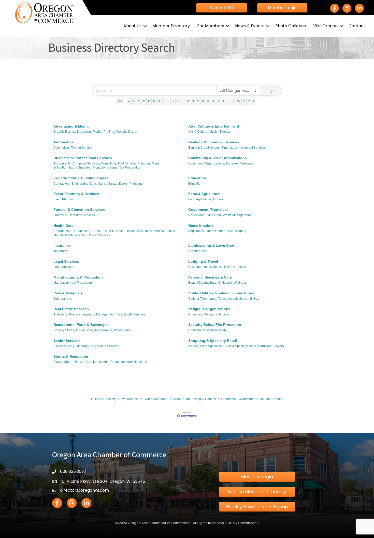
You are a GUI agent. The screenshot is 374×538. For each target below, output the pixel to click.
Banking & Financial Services (213, 142)
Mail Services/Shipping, (134, 163)
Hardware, (265, 346)
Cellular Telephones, (202, 298)
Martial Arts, (101, 362)
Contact (357, 26)
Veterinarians (62, 298)
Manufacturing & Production (78, 277)
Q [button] (208, 101)
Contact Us (212, 399)
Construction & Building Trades (80, 178)
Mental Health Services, (69, 235)
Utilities (254, 298)
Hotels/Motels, (212, 267)
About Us (132, 26)
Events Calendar (154, 399)
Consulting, (109, 163)
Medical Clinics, (165, 231)
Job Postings (194, 399)
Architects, (60, 314)
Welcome (246, 163)
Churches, (195, 314)
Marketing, (84, 131)
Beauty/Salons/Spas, (202, 282)
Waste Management (237, 215)
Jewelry (279, 346)
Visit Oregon (325, 26)
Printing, (109, 131)
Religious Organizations (209, 309)
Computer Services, (86, 163)
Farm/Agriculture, (200, 199)
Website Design (127, 131)
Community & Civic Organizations (217, 158)
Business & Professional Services (82, 158)
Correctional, (197, 215)
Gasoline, (195, 267)
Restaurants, (104, 330)
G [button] (159, 101)
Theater (225, 131)
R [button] (213, 101)
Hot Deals (175, 399)
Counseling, (82, 231)
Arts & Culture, (198, 131)
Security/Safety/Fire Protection (214, 325)
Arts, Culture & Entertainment (213, 126)
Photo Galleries (290, 26)
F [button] (154, 101)
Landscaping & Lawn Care (211, 245)
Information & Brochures (239, 399)
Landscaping (237, 231)
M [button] (187, 101)
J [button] (173, 101)
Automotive (63, 142)
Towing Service (81, 147)
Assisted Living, (64, 346)
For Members (210, 26)
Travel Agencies (235, 267)
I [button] (168, 101)
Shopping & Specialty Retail (212, 341)
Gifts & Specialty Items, (241, 346)
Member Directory (171, 26)
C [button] (139, 101)
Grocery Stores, (64, 330)
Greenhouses (197, 251)
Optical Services (99, 235)
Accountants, (62, 163)
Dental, (97, 231)
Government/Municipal (208, 210)
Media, (97, 131)
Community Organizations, (206, 163)
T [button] (223, 101)
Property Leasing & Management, (92, 314)
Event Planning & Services (76, 194)
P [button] (203, 101)
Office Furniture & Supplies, (72, 167)
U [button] (228, 101)
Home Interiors (201, 226)
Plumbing (136, 183)
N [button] (193, 101)
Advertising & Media (71, 126)
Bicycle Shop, (62, 362)
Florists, (193, 346)
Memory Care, (86, 346)
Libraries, (232, 163)
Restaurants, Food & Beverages (81, 325)
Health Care (63, 226)
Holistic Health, (114, 231)
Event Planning (64, 199)
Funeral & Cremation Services (79, 210)
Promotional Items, (105, 167)
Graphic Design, (64, 131)
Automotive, (61, 147)
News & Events (249, 26)
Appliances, (196, 231)
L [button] (182, 101)
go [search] (272, 91)
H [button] (164, 101)
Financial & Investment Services (244, 147)
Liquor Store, (85, 330)
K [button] (178, 101)
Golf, (88, 362)
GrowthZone (248, 522)
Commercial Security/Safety (207, 330)
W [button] (238, 101)
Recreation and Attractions (128, 362)
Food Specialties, (212, 346)
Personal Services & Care (210, 277)
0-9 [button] (120, 101)
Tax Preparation (130, 167)
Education (197, 178)
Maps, (156, 163)
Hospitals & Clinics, (139, 231)
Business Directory (103, 399)
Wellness (240, 282)
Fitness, (79, 362)
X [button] (244, 101)
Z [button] (254, 101)
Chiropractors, (63, 231)
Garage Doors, (118, 183)
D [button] (144, 101)
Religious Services (217, 314)
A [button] (129, 101)
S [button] (219, 101)
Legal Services (66, 261)
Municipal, (214, 215)
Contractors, (61, 183)
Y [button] (249, 101)
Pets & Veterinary (68, 293)
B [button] (134, 101)
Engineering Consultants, (89, 183)
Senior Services (66, 341)
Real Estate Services (71, 309)
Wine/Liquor (122, 330)
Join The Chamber (271, 399)
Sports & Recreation (70, 356)
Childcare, (225, 282)
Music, (213, 131)
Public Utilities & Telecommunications (221, 293)
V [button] (233, 101)
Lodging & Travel (203, 261)
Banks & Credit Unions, (204, 147)
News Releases (129, 399)
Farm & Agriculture (204, 194)
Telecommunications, (233, 298)
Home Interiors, (216, 231)
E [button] (149, 101)
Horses (218, 199)
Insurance (62, 245)
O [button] (198, 101)
